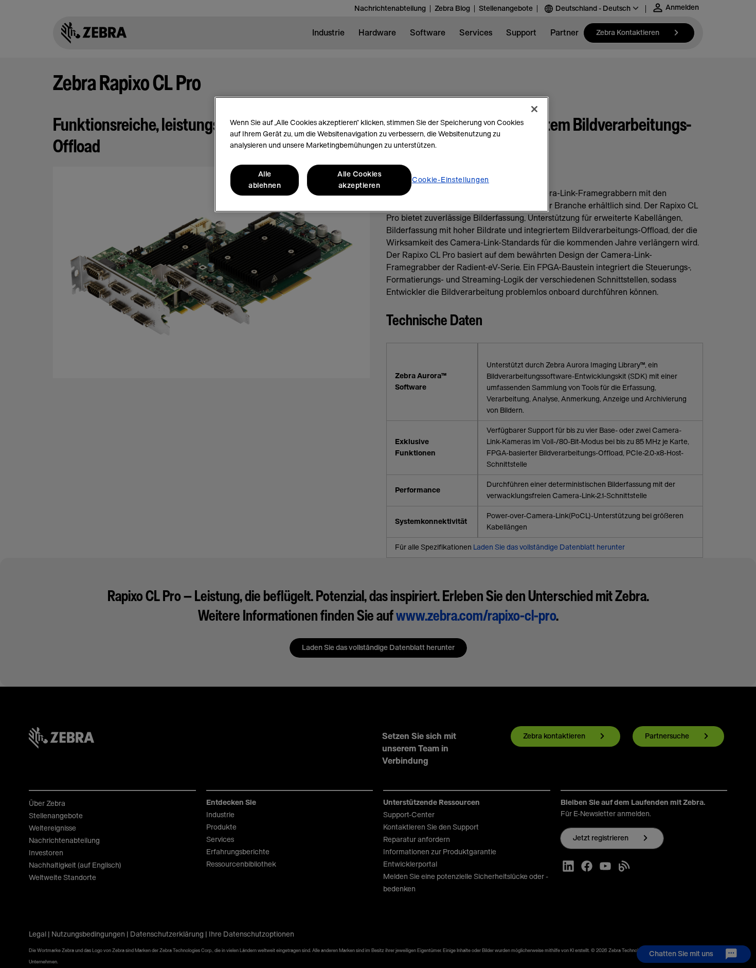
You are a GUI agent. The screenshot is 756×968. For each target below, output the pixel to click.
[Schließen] (534, 109)
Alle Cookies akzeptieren (359, 180)
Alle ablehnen (264, 180)
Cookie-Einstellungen (450, 180)
